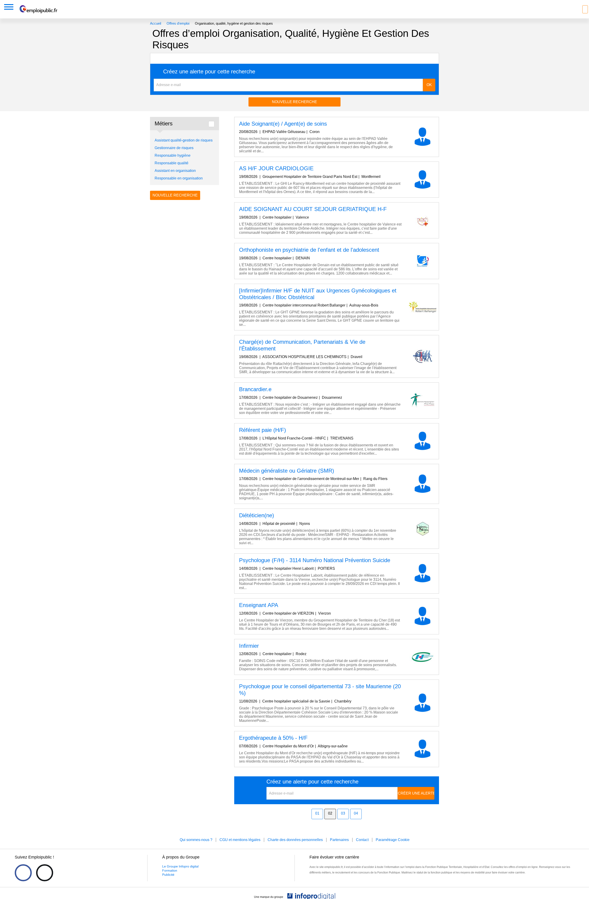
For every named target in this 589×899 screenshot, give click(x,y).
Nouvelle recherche (294, 102)
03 (343, 813)
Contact (362, 840)
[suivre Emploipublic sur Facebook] (23, 872)
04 (356, 813)
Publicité (168, 874)
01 (317, 813)
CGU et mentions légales (239, 840)
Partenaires (339, 840)
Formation (169, 870)
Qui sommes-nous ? (196, 840)
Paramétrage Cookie (393, 840)
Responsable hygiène (173, 155)
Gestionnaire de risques (174, 148)
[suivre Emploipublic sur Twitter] (44, 872)
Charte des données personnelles (295, 840)
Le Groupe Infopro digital (180, 866)
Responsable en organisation (179, 178)
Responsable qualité (171, 163)
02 (330, 813)
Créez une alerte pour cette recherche (209, 72)
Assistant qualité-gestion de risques (184, 140)
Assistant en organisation (175, 171)
